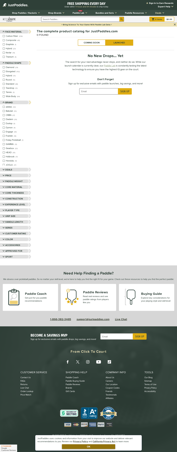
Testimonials (111, 394)
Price (8, 175)
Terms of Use (150, 384)
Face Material (13, 31)
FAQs (22, 380)
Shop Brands (54, 13)
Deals (158, 13)
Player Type (12, 210)
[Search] (121, 19)
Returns (24, 384)
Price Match (25, 394)
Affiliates (110, 398)
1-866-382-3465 (60, 319)
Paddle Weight (14, 181)
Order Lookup (26, 391)
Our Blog (148, 377)
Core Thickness (14, 192)
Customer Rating (15, 233)
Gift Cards (70, 391)
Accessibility (150, 391)
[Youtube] (98, 362)
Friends (109, 391)
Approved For (13, 251)
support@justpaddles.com (93, 319)
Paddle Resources (134, 13)
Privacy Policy (80, 441)
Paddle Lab (78, 12)
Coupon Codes (113, 387)
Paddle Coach (72, 377)
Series (8, 227)
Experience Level (15, 204)
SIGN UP (124, 91)
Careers (109, 380)
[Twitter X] (77, 362)
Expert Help (164, 6)
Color (9, 239)
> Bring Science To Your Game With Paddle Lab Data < (86, 24)
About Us (110, 377)
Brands (69, 387)
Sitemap (148, 380)
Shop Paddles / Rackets (24, 13)
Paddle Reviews (73, 384)
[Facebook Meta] (67, 362)
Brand (9, 102)
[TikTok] (109, 362)
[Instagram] (87, 362)
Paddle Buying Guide (75, 380)
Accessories (12, 245)
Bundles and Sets (105, 13)
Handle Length (14, 222)
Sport (9, 256)
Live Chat (121, 319)
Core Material (13, 187)
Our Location (112, 384)
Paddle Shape (13, 63)
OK (88, 446)
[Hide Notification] (175, 25)
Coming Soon (92, 42)
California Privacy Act (104, 441)
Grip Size (10, 216)
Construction (14, 198)
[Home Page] (15, 5)
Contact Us (25, 377)
